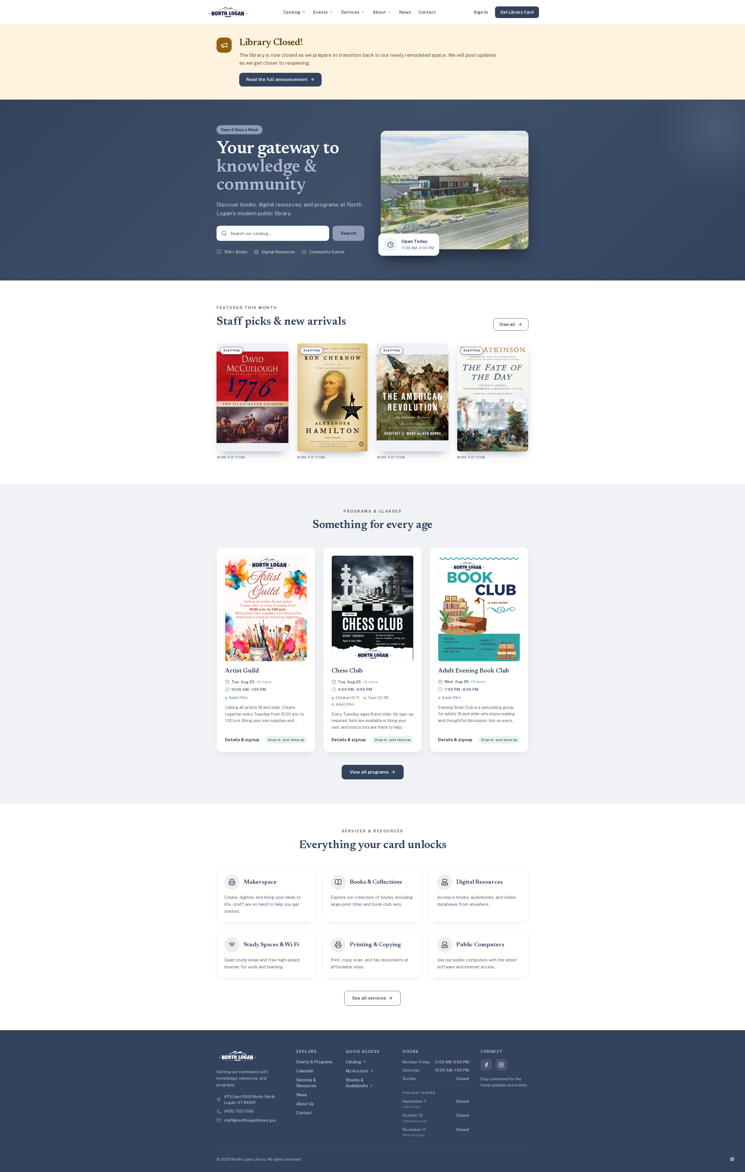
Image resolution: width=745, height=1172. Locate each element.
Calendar (304, 1071)
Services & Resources (306, 1083)
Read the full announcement (277, 79)
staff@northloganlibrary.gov (250, 1120)
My (357, 1071)
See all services (369, 998)
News (405, 12)
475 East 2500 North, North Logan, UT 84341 (249, 1099)
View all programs (369, 771)
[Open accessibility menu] (732, 1159)
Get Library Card (517, 12)
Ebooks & (357, 1083)
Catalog (291, 12)
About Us (305, 1104)
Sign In (481, 12)
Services (350, 12)
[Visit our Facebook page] (486, 1065)
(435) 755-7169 (238, 1111)
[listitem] (266, 649)
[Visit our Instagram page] (501, 1065)
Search (348, 233)
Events (320, 12)
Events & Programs (314, 1062)
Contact (427, 12)
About (379, 12)
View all (507, 324)
